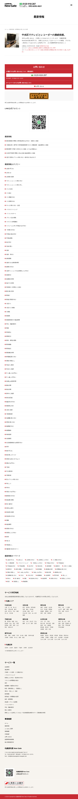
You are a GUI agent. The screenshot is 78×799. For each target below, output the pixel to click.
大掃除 (8, 311)
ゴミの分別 (9, 189)
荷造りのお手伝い (11, 491)
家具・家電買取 (9, 699)
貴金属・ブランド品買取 (11, 702)
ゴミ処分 (8, 193)
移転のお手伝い (10, 463)
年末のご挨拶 (10, 369)
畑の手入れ (9, 450)
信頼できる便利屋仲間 (12, 262)
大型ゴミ (8, 303)
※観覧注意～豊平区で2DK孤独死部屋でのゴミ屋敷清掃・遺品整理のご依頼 (27, 145)
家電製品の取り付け (61, 569)
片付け (22, 575)
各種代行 (40, 48)
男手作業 (56, 575)
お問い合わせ (40, 86)
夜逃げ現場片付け (11, 299)
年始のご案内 (10, 365)
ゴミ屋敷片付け (10, 197)
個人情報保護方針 (9, 742)
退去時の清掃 (10, 512)
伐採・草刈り (10, 254)
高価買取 (25, 581)
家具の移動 (18, 569)
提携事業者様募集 (9, 739)
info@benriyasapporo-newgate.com (17, 756)
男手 (54, 48)
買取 (25, 578)
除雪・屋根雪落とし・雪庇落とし (13, 688)
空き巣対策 (9, 471)
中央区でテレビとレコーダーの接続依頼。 (44, 34)
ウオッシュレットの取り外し (14, 185)
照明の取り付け (10, 422)
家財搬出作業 (10, 352)
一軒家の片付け (10, 230)
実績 (7, 328)
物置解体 (8, 430)
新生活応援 (9, 397)
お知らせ (30, 48)
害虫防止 (8, 332)
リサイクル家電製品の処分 (11, 680)
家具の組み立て (29, 569)
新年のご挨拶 (10, 393)
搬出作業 (8, 385)
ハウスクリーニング (11, 209)
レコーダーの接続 (39, 50)
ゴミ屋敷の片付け (57, 560)
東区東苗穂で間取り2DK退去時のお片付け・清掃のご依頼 (22, 141)
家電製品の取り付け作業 (55, 50)
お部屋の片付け (30, 560)
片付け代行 (30, 575)
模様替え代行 (10, 406)
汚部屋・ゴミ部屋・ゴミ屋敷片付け (14, 672)
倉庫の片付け (10, 266)
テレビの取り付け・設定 (13, 205)
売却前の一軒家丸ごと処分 (13, 287)
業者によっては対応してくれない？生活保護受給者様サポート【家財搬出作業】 (25, 712)
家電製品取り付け (48, 48)
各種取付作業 (10, 279)
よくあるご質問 (9, 728)
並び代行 (8, 242)
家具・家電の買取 (11, 340)
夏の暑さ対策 (10, 291)
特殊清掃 (8, 434)
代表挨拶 (7, 734)
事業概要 (7, 731)
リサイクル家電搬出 (11, 221)
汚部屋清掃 (9, 414)
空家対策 (8, 475)
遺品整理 (8, 524)
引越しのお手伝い (37, 572)
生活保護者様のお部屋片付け (14, 442)
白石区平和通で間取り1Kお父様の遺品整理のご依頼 (20, 153)
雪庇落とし (9, 545)
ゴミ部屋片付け (10, 201)
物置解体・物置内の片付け (11, 685)
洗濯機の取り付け (11, 418)
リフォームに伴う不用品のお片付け (16, 225)
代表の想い (9, 246)
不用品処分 (61, 563)
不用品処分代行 (11, 566)
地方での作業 (10, 283)
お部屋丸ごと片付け (43, 560)
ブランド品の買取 (11, 217)
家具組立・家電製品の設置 (11, 696)
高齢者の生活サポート (12, 549)
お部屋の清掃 (10, 176)
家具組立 (8, 348)
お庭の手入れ (10, 168)
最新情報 (11, 29)
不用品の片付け (50, 563)
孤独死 (8, 316)
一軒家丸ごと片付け (37, 563)
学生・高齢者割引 (11, 324)
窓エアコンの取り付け (12, 479)
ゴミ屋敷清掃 (10, 563)
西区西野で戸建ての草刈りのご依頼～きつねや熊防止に (21, 149)
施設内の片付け (10, 401)
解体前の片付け (10, 496)
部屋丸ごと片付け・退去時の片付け (14, 677)
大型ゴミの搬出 (10, 307)
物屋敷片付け (10, 426)
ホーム (6, 29)
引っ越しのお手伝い (11, 373)
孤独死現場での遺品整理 (13, 320)
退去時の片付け (10, 516)
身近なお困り (10, 508)
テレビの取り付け (29, 50)
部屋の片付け (10, 528)
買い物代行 (9, 504)
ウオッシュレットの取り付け (14, 181)
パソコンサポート (11, 213)
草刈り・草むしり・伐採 (11, 691)
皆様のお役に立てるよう (13, 459)
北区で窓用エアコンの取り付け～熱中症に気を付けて (21, 157)
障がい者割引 (8, 710)
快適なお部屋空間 (11, 381)
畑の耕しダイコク (11, 455)
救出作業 (8, 389)
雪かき (8, 540)
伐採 (7, 250)
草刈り (8, 487)
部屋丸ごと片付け (11, 532)
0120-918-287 (40, 75)
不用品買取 (9, 238)
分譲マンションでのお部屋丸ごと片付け (17, 271)
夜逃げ (8, 295)
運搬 (7, 520)
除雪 (7, 536)
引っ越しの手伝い (11, 377)
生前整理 (8, 438)
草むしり (8, 483)
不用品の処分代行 (11, 234)
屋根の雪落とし (10, 360)
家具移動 (8, 344)
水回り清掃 (9, 410)
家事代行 (8, 336)
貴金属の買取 (10, 500)
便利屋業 (35, 48)
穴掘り (8, 467)
